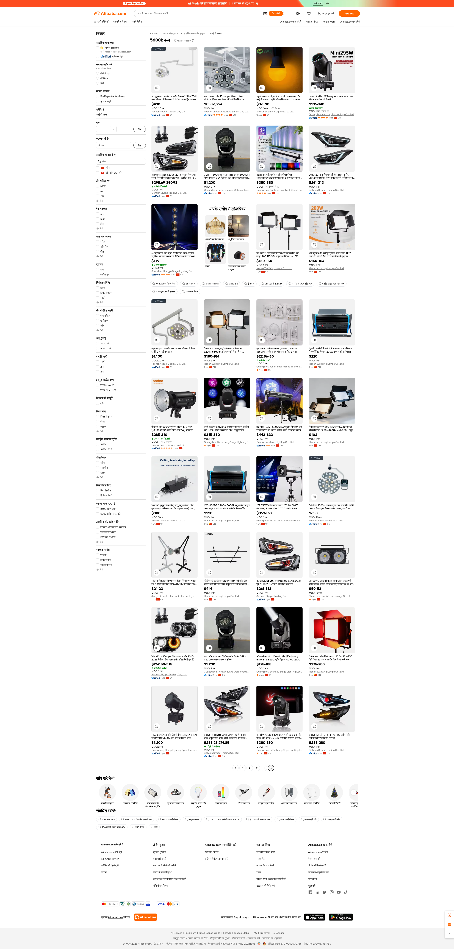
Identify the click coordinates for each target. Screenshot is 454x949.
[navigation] (121, 401)
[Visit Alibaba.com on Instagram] (332, 892)
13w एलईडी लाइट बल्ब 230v (113, 827)
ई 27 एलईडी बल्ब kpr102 (260, 819)
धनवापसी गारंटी (159, 858)
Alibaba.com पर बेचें (318, 852)
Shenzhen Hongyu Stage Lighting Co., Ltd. (174, 271)
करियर (104, 872)
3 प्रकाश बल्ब (194, 819)
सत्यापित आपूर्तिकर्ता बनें (318, 872)
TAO (254, 932)
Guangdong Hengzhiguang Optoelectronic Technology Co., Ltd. (227, 190)
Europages (278, 932)
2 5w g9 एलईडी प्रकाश (165, 291)
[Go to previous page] (235, 768)
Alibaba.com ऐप (261, 917)
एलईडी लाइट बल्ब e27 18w (333, 284)
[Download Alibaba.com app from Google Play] (341, 917)
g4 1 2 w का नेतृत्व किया (166, 284)
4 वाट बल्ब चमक (108, 819)
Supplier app (241, 917)
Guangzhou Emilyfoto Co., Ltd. (167, 445)
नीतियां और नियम (160, 885)
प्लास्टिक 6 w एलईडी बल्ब (302, 284)
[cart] (309, 14)
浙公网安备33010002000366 (284, 943)
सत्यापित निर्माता (211, 852)
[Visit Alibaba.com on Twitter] (324, 892)
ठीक (139, 129)
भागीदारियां (312, 879)
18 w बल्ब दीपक (192, 291)
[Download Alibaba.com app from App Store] (314, 917)
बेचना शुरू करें (314, 858)
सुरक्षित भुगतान (159, 852)
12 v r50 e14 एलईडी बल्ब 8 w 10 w (224, 819)
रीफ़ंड (258, 872)
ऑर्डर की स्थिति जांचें (317, 865)
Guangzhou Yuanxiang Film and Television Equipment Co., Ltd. (279, 366)
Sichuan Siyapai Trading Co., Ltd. (169, 192)
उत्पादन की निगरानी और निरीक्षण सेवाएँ (169, 879)
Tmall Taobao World (209, 932)
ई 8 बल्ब (251, 284)
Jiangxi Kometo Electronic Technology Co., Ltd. (174, 596)
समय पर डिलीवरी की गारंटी (164, 865)
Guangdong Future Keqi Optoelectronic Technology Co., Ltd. (279, 520)
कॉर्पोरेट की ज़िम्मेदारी (110, 865)
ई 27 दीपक (139, 827)
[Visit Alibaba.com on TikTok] (346, 892)
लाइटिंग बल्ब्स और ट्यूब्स (194, 33)
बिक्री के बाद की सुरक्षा (162, 872)
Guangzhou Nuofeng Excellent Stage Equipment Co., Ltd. (279, 190)
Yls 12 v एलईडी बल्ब (170, 819)
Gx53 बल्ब (233, 284)
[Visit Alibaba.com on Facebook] (310, 892)
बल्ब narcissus (212, 284)
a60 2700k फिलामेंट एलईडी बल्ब (138, 819)
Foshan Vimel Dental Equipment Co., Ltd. (226, 111)
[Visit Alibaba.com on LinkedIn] (317, 892)
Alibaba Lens (115, 917)
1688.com (190, 932)
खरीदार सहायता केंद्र (265, 852)
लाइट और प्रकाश (171, 33)
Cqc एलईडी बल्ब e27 (273, 284)
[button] (265, 13)
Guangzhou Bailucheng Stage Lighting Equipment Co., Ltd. (227, 442)
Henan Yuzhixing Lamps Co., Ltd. (274, 268)
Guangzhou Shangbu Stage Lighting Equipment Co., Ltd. (279, 671)
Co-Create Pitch (110, 858)
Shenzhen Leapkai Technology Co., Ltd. (330, 596)
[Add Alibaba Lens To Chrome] (145, 917)
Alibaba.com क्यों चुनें (111, 852)
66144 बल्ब (190, 284)
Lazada (227, 932)
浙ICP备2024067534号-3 (317, 943)
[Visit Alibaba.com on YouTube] (339, 892)
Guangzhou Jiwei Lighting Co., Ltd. (275, 442)
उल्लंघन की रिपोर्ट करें (265, 885)
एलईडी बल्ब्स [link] (216, 33)
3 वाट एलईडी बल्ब (287, 819)
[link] (449, 915)
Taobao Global (241, 932)
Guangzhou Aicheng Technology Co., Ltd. (331, 114)
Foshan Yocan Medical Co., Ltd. (168, 111)
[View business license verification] (259, 943)
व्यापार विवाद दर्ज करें (265, 865)
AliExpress (176, 932)
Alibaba (154, 33)
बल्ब (155, 827)
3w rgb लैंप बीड (333, 819)
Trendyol (265, 932)
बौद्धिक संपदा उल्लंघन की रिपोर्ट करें (271, 879)
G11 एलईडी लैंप (310, 819)
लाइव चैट (260, 858)
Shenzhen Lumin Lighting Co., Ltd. (275, 111)
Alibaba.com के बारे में (112, 844)
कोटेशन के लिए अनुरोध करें (216, 858)
